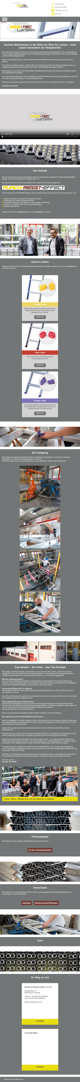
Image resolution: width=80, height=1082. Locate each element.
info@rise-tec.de (36, 1002)
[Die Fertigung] (40, 506)
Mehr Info (40, 317)
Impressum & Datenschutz (13, 1079)
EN (60, 14)
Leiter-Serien (22, 212)
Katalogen (40, 212)
